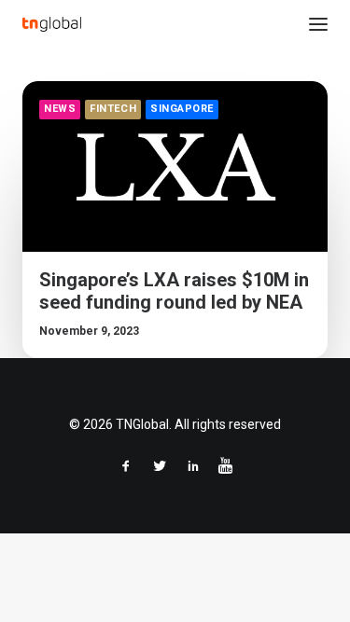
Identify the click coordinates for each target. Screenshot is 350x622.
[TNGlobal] (51, 24)
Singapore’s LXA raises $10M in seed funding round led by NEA (174, 291)
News (60, 109)
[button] (318, 24)
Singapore (182, 109)
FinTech (113, 109)
